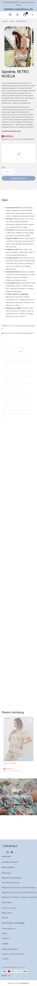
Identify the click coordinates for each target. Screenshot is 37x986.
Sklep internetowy (18, 983)
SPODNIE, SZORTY (21, 21)
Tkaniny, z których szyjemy (13, 954)
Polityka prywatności (11, 882)
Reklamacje (7, 913)
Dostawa (5, 938)
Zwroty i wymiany (9, 908)
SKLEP (12, 21)
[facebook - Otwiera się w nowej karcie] (12, 852)
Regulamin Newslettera (12, 878)
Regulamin (6, 873)
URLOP (5, 918)
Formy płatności (9, 928)
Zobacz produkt (23, 758)
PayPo (4, 933)
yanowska (5, 21)
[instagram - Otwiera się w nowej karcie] (7, 852)
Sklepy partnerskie (10, 949)
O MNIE (5, 959)
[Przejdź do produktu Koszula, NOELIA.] (18, 739)
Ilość (3, 167)
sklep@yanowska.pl (10, 862)
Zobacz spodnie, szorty (18, 804)
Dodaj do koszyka (18, 178)
